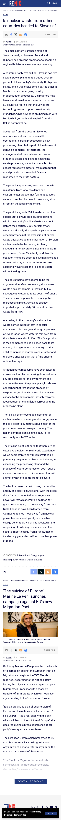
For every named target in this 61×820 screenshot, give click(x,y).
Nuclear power (10, 559)
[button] (51, 813)
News (5, 15)
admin (9, 42)
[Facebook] (42, 807)
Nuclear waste (26, 559)
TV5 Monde (41, 675)
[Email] (20, 34)
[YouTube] (51, 807)
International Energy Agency (31, 555)
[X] (47, 807)
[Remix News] (15, 3)
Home (5, 10)
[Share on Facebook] (11, 34)
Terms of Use (20, 815)
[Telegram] (56, 807)
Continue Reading (30, 781)
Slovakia (38, 559)
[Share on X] (16, 34)
